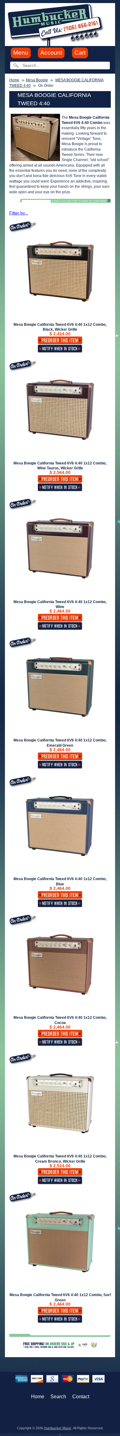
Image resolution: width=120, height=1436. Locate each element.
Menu (20, 52)
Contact (80, 1396)
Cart (80, 52)
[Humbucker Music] (56, 24)
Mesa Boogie (37, 80)
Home (14, 80)
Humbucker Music (57, 1428)
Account (51, 52)
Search (58, 1396)
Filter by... (18, 213)
